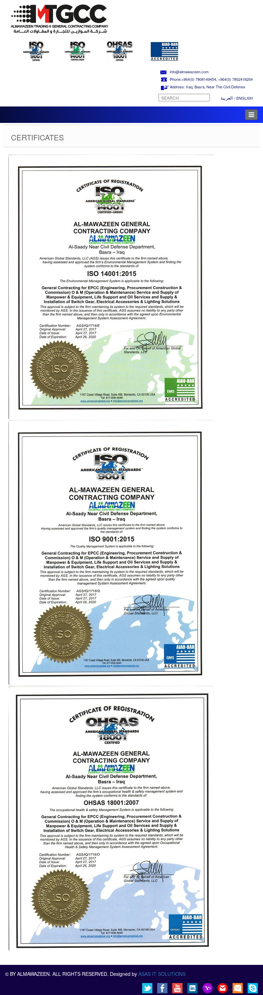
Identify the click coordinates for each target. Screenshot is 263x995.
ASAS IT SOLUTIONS (162, 973)
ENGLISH (244, 98)
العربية (227, 98)
